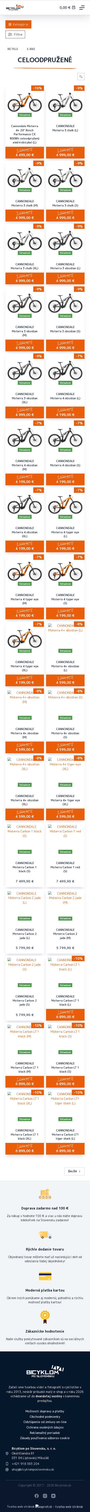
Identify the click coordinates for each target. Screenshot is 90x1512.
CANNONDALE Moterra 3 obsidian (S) (65, 329)
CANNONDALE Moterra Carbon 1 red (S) (65, 867)
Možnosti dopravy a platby (45, 1411)
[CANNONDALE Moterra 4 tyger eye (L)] (65, 504)
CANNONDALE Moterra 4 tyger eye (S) (65, 599)
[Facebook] (37, 1496)
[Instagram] (45, 1496)
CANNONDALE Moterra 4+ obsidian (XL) (25, 800)
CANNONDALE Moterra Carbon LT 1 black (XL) (25, 1134)
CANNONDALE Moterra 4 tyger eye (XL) (25, 666)
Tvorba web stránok (21, 1506)
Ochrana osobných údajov (45, 1427)
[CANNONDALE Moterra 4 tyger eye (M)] (24, 571)
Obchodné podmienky (45, 1417)
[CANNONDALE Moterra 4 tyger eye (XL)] (24, 638)
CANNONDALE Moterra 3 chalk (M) (25, 203)
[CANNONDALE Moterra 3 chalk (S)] (65, 177)
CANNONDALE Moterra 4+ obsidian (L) (65, 666)
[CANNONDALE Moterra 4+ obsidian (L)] (65, 638)
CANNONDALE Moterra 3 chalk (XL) (24, 266)
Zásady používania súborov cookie (45, 1438)
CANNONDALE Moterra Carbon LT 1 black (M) (25, 1067)
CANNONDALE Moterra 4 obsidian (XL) (24, 532)
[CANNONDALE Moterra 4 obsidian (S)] (65, 437)
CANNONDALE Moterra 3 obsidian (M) (24, 331)
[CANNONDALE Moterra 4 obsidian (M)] (24, 437)
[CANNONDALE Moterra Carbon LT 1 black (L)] (65, 972)
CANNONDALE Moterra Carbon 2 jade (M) (65, 934)
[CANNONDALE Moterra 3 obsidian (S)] (65, 303)
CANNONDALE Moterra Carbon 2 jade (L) (25, 934)
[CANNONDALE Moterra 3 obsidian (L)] (65, 240)
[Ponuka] (82, 7)
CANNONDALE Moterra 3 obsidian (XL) (24, 398)
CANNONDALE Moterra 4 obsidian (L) (65, 396)
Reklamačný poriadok (45, 1433)
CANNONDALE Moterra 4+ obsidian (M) (25, 733)
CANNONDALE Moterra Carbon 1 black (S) (25, 867)
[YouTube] (53, 1496)
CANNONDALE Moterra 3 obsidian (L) (65, 266)
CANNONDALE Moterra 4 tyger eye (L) (65, 532)
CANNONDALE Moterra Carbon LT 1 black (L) (65, 1000)
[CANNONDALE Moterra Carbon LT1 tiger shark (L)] (65, 1106)
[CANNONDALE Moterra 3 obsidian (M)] (24, 303)
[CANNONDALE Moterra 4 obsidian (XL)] (24, 504)
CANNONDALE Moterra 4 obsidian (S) (65, 463)
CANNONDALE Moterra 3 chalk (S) (65, 203)
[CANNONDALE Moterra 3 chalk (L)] (65, 102)
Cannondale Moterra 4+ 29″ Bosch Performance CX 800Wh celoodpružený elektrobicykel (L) (24, 134)
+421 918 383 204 (25, 1464)
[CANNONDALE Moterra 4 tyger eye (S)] (65, 571)
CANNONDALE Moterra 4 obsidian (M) (24, 465)
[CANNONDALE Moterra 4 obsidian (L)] (65, 370)
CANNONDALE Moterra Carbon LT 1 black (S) (65, 1067)
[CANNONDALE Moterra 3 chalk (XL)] (24, 240)
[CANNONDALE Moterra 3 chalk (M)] (24, 177)
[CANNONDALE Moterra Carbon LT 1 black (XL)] (24, 1106)
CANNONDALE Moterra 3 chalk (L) (65, 128)
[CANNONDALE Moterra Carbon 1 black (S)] (24, 839)
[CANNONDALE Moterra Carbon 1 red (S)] (65, 839)
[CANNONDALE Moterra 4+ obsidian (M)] (24, 705)
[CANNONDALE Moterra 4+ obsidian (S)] (65, 705)
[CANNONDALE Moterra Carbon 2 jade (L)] (24, 906)
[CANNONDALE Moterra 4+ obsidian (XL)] (24, 772)
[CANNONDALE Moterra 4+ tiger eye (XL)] (65, 772)
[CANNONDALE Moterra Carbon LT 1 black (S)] (65, 1039)
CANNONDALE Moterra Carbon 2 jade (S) (25, 1000)
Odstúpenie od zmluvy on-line (45, 1422)
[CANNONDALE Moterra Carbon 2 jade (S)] (24, 972)
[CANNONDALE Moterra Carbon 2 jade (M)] (65, 906)
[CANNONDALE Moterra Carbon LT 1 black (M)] (24, 1039)
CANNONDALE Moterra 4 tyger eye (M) (25, 599)
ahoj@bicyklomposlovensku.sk (33, 1469)
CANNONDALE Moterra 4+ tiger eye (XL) (65, 800)
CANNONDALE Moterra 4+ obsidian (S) (65, 733)
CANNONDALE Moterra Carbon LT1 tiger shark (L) (65, 1134)
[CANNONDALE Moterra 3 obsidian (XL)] (24, 370)
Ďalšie (72, 1171)
